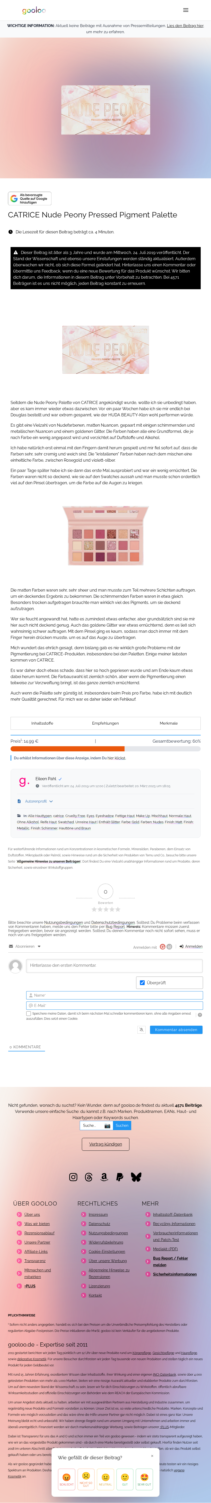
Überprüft (156, 982)
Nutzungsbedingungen (63, 922)
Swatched (66, 822)
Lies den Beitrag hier (185, 25)
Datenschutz (99, 1224)
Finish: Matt (173, 822)
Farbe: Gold (130, 822)
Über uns (32, 1214)
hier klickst (116, 758)
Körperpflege (142, 1353)
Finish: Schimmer (44, 828)
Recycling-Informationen (174, 1224)
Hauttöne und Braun (75, 828)
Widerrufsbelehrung (106, 1242)
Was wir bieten (37, 1224)
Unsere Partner (37, 1242)
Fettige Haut (125, 816)
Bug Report (115, 927)
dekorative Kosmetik (31, 1359)
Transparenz (35, 1261)
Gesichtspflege (163, 1353)
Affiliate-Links (36, 1252)
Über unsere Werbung (108, 1261)
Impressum (98, 1214)
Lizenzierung (99, 1286)
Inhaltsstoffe (42, 723)
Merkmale (169, 723)
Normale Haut (180, 816)
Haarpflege (189, 1353)
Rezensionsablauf (39, 1233)
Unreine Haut (85, 822)
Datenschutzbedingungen (113, 922)
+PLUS (164, 1427)
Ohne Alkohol (28, 822)
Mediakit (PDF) (165, 1249)
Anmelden (193, 946)
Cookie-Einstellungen (107, 1252)
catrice (58, 816)
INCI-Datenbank (164, 1374)
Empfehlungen (105, 723)
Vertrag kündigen (105, 1144)
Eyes (90, 816)
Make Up (143, 816)
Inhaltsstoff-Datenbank (172, 1214)
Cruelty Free (75, 816)
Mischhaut (160, 816)
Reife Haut (48, 822)
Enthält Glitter (109, 822)
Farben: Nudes (152, 822)
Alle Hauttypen (40, 816)
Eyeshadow (105, 816)
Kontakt (95, 1295)
